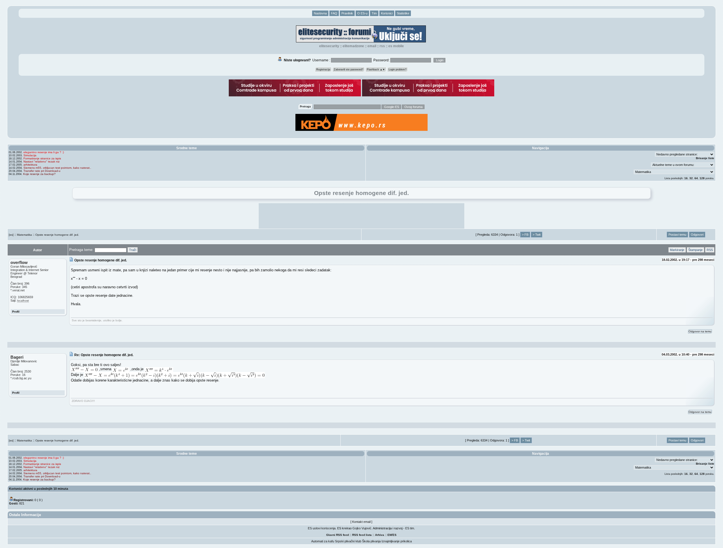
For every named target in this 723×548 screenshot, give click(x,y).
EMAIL (371, 46)
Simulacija (29, 155)
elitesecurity (329, 46)
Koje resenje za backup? (39, 174)
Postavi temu (677, 234)
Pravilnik (347, 13)
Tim (374, 13)
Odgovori (697, 234)
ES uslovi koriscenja (322, 528)
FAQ (334, 13)
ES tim (409, 528)
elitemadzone (353, 46)
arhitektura (30, 164)
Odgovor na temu (700, 331)
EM (389, 534)
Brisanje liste (705, 158)
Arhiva (379, 534)
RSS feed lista (362, 534)
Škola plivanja (371, 541)
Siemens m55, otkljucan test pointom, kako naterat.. (57, 167)
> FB (525, 234)
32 (691, 178)
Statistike (403, 13)
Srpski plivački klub (348, 541)
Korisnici (387, 13)
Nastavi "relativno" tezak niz (41, 161)
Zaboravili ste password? (348, 69)
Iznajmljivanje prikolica (397, 541)
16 (686, 178)
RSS (382, 46)
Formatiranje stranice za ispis (42, 158)
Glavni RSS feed (337, 534)
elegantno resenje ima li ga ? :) (43, 152)
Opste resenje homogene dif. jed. (57, 234)
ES (395, 534)
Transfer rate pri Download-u (41, 170)
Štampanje (695, 250)
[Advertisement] (361, 216)
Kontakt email (361, 521)
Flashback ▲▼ (376, 69)
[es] (11, 234)
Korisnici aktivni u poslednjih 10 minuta (38, 488)
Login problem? (397, 69)
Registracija (323, 69)
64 (696, 178)
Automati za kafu (322, 541)
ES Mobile (396, 46)
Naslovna (320, 13)
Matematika (24, 234)
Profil (15, 311)
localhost (23, 300)
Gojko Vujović (361, 528)
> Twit (537, 234)
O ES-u (362, 13)
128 (702, 178)
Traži (132, 250)
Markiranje (677, 250)
